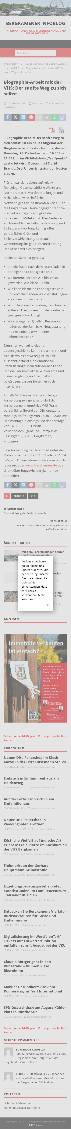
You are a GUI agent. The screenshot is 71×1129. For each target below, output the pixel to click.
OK (47, 605)
